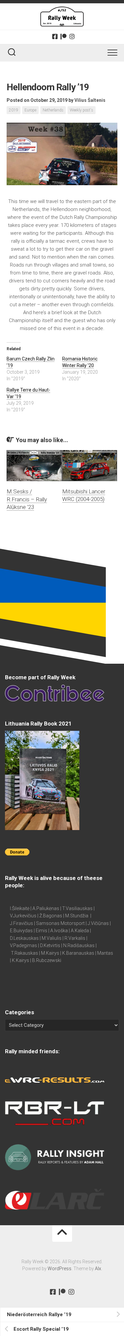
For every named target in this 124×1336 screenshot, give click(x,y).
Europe (30, 110)
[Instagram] (72, 36)
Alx (98, 1268)
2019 (13, 110)
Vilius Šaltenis (89, 100)
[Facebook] (55, 36)
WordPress (59, 1268)
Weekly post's (81, 110)
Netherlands (53, 110)
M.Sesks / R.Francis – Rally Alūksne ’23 (27, 499)
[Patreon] (63, 36)
